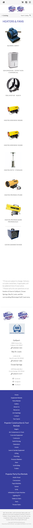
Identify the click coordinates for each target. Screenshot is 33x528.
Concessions (16, 480)
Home (16, 395)
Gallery (16, 404)
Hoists (17, 447)
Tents (16, 501)
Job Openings (16, 413)
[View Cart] (23, 2)
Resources (16, 410)
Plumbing (16, 456)
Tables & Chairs (16, 498)
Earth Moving (16, 441)
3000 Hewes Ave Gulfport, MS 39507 (17, 344)
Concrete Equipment (16, 435)
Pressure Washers (16, 459)
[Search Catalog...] (30, 15)
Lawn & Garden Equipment (16, 450)
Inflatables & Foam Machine (16, 492)
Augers (16, 429)
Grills (16, 489)
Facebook (17, 378)
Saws (16, 462)
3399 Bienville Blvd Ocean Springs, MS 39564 (16, 370)
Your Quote (16, 419)
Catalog (5, 15)
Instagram (17, 381)
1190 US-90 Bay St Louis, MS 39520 (16, 357)
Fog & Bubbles (16, 483)
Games (16, 486)
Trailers (16, 468)
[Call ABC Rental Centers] (26, 2)
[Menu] (30, 2)
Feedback (17, 384)
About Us (16, 407)
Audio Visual (16, 477)
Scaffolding (16, 465)
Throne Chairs (16, 504)
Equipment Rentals (16, 398)
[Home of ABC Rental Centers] (4, 2)
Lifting (16, 453)
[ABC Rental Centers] (8, 322)
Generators (16, 444)
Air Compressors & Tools (16, 432)
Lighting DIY (16, 495)
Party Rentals (16, 401)
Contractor (16, 438)
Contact (16, 416)
